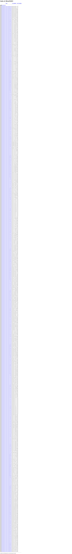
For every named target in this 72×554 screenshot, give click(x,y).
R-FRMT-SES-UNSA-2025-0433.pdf (6, 134)
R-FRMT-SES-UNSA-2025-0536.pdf (6, 33)
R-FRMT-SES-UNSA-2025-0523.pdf (6, 47)
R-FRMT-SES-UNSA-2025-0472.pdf (6, 97)
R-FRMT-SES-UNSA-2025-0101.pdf (6, 452)
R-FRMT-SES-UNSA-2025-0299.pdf (6, 260)
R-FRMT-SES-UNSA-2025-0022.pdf (6, 529)
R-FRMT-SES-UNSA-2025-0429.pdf (6, 137)
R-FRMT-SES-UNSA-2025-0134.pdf (6, 423)
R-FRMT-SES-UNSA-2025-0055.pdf (6, 500)
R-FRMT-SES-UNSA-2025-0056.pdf (6, 499)
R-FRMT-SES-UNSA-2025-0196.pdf (6, 359)
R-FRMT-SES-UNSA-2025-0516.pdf (6, 54)
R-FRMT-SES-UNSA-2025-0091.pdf (6, 463)
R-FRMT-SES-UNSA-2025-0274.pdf (6, 285)
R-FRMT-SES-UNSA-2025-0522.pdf (6, 48)
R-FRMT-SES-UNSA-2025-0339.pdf (6, 220)
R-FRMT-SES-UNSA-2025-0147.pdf (6, 409)
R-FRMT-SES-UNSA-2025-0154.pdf (6, 401)
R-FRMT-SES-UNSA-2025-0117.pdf (6, 437)
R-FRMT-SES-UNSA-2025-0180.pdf (6, 373)
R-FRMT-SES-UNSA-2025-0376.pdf (6, 181)
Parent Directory (3, 5)
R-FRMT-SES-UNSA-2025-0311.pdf (6, 247)
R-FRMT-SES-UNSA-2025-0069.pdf (6, 486)
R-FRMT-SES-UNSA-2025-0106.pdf (6, 448)
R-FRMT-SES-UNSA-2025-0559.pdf (6, 9)
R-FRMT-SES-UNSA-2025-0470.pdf (6, 99)
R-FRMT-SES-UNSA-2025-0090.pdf (6, 464)
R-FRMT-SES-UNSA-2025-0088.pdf (6, 466)
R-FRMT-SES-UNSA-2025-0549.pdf (6, 20)
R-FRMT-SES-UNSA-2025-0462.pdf (6, 106)
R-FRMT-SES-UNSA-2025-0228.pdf (6, 326)
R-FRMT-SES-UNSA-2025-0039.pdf (6, 513)
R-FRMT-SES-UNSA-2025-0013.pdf (6, 539)
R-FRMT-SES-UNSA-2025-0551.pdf (6, 18)
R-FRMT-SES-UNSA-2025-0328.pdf (6, 232)
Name (6, 3)
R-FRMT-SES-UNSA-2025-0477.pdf (6, 93)
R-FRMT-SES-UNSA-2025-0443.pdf (6, 123)
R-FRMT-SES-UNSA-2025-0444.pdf (6, 122)
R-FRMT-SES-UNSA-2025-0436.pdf (6, 131)
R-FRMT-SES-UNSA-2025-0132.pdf (6, 425)
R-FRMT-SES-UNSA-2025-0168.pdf (6, 386)
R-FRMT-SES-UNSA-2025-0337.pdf (6, 222)
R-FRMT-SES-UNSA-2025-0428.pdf (6, 138)
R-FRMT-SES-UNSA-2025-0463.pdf (6, 105)
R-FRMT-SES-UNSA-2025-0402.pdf (6, 162)
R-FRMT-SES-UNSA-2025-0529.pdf (6, 41)
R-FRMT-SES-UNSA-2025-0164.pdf (6, 390)
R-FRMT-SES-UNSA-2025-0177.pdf (6, 376)
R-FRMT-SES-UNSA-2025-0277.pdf (6, 282)
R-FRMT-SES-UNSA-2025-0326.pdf (6, 234)
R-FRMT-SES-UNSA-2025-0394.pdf (6, 169)
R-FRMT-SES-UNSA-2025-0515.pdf (6, 55)
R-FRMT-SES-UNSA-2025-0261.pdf (6, 298)
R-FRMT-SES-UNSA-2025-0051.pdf (6, 503)
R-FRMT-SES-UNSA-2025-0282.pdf (6, 276)
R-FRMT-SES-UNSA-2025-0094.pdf (6, 460)
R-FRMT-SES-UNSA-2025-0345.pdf (6, 213)
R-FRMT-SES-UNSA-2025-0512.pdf (6, 57)
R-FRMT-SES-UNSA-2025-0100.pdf (6, 453)
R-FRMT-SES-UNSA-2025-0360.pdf (6, 197)
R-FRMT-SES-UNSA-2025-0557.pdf (6, 11)
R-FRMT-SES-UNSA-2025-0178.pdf (6, 375)
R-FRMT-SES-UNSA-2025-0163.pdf (6, 391)
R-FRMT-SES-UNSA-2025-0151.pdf (6, 404)
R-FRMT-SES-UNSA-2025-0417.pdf (6, 147)
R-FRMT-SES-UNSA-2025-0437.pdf (6, 130)
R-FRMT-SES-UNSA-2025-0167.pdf (6, 387)
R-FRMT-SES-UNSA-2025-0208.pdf (6, 346)
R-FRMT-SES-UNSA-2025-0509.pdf (6, 60)
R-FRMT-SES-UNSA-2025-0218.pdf (6, 336)
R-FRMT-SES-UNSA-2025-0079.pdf (6, 476)
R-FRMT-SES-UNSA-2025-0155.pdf (6, 400)
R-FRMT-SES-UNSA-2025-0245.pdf (6, 313)
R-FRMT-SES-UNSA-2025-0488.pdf (6, 82)
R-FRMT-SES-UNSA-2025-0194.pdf (6, 360)
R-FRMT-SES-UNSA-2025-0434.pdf (6, 133)
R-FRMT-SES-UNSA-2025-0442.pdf (6, 124)
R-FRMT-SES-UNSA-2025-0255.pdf (6, 302)
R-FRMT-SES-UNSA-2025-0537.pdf (6, 32)
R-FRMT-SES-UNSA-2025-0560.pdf (6, 8)
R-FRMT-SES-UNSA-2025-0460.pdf (6, 108)
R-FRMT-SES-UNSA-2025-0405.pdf (6, 159)
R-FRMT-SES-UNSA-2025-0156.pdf (6, 399)
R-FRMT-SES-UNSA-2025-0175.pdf (6, 378)
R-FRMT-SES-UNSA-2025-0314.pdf (6, 244)
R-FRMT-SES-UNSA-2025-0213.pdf (6, 340)
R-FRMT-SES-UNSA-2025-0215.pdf (6, 339)
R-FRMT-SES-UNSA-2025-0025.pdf (6, 526)
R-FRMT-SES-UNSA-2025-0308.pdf (6, 250)
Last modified (14, 3)
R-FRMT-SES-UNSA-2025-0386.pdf (6, 173)
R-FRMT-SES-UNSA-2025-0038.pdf (6, 514)
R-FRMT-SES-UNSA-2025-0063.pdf (6, 491)
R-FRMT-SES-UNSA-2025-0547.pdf (6, 22)
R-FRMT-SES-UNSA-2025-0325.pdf (6, 235)
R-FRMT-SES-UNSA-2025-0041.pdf (6, 511)
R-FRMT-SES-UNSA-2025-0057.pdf (6, 498)
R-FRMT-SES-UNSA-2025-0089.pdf (6, 465)
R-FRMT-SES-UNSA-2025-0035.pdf (6, 517)
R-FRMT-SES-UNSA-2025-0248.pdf (6, 310)
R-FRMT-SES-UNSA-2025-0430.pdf (6, 136)
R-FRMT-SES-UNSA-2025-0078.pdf (6, 477)
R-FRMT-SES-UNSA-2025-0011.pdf (6, 541)
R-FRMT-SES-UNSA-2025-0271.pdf (6, 288)
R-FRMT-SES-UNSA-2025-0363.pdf (6, 194)
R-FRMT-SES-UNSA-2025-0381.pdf (6, 175)
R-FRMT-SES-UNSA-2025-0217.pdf (6, 337)
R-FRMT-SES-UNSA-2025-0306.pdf (6, 252)
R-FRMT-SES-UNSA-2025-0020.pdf (6, 531)
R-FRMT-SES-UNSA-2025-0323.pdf (6, 237)
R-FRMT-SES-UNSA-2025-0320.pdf (6, 238)
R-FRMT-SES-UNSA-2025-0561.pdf (6, 7)
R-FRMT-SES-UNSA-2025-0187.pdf (6, 366)
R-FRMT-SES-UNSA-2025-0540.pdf (6, 29)
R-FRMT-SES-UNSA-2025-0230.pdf (6, 324)
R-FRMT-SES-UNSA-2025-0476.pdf (6, 94)
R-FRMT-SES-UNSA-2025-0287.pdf (6, 271)
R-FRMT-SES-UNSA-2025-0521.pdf (6, 49)
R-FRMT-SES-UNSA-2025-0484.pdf (6, 85)
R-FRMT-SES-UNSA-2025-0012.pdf (6, 540)
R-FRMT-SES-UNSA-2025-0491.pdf (6, 79)
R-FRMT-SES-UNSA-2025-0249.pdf (6, 309)
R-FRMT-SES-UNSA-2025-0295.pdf (6, 264)
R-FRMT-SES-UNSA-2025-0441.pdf (6, 125)
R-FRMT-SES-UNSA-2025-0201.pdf (6, 353)
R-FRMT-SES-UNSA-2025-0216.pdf (6, 338)
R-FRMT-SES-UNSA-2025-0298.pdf (6, 261)
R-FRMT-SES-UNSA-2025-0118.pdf (6, 436)
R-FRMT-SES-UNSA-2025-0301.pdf (6, 258)
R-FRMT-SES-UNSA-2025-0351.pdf (6, 207)
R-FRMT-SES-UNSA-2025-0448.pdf (6, 118)
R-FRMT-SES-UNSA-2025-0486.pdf (6, 84)
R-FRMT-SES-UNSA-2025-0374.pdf (6, 183)
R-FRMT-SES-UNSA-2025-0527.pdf (6, 43)
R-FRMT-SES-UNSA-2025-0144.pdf (6, 412)
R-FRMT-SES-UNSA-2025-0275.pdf (6, 284)
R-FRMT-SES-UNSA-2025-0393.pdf (6, 170)
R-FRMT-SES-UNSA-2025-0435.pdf (6, 132)
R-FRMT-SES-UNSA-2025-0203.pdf (6, 351)
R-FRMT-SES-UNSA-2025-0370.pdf (6, 187)
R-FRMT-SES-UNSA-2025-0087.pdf (6, 467)
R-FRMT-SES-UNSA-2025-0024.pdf (6, 527)
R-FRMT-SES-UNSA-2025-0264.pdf (6, 295)
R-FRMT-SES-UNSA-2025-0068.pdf (6, 487)
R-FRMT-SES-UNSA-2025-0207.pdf (6, 347)
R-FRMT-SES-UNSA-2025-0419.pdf (6, 145)
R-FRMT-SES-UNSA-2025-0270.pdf (6, 289)
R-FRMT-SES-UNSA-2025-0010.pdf (6, 542)
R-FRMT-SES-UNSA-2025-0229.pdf (6, 325)
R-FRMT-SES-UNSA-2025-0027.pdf (6, 524)
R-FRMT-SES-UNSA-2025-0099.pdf (6, 454)
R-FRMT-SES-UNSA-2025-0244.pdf (6, 314)
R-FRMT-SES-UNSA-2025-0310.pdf (6, 248)
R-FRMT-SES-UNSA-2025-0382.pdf (6, 174)
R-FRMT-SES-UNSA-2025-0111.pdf (6, 442)
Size (17, 3)
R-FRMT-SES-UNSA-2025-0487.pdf (6, 83)
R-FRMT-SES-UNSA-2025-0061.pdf (6, 493)
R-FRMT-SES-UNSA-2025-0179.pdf (6, 374)
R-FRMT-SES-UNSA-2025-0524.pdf (6, 46)
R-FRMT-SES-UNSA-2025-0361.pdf (6, 196)
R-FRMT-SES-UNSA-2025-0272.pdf (6, 287)
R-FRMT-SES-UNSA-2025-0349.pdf (6, 209)
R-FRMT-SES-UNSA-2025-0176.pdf (6, 377)
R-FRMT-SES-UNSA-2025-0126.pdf (6, 428)
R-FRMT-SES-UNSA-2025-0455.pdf (6, 112)
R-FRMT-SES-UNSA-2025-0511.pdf (6, 58)
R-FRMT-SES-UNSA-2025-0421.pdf (6, 143)
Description (20, 3)
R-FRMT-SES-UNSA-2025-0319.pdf (6, 239)
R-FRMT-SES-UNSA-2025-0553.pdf (6, 16)
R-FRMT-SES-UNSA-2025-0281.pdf (6, 277)
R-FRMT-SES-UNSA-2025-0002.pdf (6, 550)
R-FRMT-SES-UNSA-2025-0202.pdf (6, 352)
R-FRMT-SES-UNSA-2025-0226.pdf (6, 328)
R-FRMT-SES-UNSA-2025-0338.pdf (6, 221)
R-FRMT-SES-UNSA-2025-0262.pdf (6, 297)
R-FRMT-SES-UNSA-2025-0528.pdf (6, 42)
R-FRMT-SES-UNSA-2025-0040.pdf (6, 512)
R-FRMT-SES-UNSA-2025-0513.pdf (6, 56)
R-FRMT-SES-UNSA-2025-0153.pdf (6, 402)
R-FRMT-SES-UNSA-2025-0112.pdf (6, 441)
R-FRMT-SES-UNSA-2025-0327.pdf (6, 233)
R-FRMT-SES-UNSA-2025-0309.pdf (6, 249)
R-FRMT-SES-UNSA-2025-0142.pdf (6, 414)
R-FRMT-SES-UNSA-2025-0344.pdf (6, 214)
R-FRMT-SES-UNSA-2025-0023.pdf (6, 528)
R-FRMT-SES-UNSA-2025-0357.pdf (6, 200)
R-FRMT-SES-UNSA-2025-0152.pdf (6, 403)
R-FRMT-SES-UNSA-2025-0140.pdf (6, 416)
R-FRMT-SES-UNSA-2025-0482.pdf (6, 87)
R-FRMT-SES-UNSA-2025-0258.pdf (6, 300)
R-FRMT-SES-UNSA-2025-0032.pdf (6, 518)
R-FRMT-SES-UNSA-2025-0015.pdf (6, 537)
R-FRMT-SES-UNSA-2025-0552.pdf (6, 17)
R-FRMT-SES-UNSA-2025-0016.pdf (6, 536)
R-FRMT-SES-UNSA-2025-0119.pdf (6, 435)
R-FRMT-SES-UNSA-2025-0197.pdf (6, 358)
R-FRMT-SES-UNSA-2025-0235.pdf (6, 320)
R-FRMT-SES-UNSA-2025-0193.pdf (6, 361)
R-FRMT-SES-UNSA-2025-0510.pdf (6, 59)
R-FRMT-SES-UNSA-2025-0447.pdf (6, 119)
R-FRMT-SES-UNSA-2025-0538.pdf (6, 31)
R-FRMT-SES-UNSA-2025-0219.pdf (6, 335)
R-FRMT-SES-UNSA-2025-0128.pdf (6, 426)
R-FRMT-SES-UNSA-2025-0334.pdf (6, 225)
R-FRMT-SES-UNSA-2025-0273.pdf (6, 286)
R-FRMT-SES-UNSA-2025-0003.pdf (6, 549)
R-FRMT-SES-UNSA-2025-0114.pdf (6, 439)
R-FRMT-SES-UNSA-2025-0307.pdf (6, 251)
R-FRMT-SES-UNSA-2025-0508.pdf (6, 61)
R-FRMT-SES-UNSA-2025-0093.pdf (6, 461)
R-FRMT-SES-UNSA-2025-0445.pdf (6, 121)
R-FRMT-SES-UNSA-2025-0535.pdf (6, 34)
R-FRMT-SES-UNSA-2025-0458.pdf (6, 110)
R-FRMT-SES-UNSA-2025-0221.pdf (6, 333)
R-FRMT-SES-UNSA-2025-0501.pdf (6, 69)
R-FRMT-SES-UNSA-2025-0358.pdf (6, 199)
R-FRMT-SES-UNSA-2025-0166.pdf (6, 388)
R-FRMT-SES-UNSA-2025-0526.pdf (6, 44)
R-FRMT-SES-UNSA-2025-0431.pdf (6, 135)
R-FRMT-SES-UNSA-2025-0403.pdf (6, 161)
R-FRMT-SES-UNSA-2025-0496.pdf (6, 73)
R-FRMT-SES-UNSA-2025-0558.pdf (6, 10)
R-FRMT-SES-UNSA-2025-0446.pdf (6, 120)
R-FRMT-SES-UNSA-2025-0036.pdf (6, 516)
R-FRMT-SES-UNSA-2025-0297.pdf (6, 262)
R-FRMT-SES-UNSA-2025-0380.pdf (6, 176)
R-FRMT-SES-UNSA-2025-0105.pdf (6, 449)
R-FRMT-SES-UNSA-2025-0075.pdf (6, 479)
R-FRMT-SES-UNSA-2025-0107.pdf (6, 447)
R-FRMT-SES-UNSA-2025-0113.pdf (6, 440)
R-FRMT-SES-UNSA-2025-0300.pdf (6, 259)
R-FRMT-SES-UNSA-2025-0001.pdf (6, 551)
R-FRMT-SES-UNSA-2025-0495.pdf (6, 74)
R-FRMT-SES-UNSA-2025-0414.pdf (6, 150)
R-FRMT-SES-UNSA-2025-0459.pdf (6, 109)
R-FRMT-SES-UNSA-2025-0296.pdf (6, 263)
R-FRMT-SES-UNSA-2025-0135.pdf (6, 422)
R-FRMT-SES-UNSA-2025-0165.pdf (6, 389)
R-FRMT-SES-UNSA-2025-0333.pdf (6, 226)
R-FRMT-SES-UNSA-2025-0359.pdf (6, 198)
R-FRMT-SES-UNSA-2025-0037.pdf (6, 515)
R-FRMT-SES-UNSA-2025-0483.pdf (6, 86)
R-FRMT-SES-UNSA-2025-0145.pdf (6, 411)
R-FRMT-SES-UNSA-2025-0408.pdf (6, 157)
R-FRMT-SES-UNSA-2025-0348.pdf (6, 210)
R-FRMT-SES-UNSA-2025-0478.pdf (6, 92)
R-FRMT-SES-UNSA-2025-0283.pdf (6, 275)
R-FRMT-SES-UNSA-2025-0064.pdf (6, 490)
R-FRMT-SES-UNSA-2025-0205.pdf (6, 349)
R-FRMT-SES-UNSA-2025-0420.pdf (6, 144)
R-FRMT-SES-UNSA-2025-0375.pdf (6, 182)
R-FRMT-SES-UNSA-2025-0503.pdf (6, 67)
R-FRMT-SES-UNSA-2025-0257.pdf (6, 301)
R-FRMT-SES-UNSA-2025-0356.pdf (6, 201)
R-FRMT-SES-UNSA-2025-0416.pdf (6, 148)
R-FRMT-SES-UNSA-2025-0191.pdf (6, 363)
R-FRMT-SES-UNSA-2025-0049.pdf (6, 504)
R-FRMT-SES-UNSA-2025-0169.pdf (6, 385)
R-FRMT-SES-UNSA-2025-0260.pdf (6, 299)
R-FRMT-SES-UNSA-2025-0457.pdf (6, 111)
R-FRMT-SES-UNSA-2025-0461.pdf (6, 107)
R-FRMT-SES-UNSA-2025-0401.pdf (6, 163)
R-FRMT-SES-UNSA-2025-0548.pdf (6, 21)
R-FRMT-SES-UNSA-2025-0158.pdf (6, 397)
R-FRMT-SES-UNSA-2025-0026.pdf (6, 525)
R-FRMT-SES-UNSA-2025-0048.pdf (6, 505)
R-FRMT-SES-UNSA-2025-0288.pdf (6, 270)
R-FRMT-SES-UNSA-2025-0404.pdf (6, 160)
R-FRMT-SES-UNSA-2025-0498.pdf (6, 72)
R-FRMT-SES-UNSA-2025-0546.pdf (6, 23)
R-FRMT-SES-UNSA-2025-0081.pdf (6, 474)
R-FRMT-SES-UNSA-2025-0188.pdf (6, 365)
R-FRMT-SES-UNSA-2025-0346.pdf (6, 212)
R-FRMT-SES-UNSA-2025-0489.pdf (6, 81)
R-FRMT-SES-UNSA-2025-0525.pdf (6, 45)
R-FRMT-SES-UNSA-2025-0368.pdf (6, 188)
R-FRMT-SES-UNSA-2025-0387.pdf (6, 172)
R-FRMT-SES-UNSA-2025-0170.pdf (6, 384)
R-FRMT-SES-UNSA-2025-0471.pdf (6, 98)
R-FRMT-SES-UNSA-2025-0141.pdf (6, 415)
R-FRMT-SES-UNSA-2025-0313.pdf (6, 245)
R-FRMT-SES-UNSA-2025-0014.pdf (6, 538)
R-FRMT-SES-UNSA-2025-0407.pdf (6, 158)
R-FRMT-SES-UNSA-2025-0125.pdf (6, 429)
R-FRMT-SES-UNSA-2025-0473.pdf (6, 96)
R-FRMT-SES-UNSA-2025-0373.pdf (6, 184)
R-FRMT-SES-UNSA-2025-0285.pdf (6, 273)
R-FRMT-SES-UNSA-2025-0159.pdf (6, 396)
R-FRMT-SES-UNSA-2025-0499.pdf (6, 71)
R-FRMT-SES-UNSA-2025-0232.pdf (6, 322)
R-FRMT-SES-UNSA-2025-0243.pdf (6, 315)
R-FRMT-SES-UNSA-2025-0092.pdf (6, 462)
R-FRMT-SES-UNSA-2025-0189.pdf (6, 364)
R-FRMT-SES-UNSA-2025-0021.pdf (6, 530)
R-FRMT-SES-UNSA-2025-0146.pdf (6, 410)
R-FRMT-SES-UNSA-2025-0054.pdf (6, 501)
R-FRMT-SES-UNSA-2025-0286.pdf (6, 272)
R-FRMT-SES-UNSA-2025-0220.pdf (6, 334)
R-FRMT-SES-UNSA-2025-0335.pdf (6, 224)
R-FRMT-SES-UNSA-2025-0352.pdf (6, 206)
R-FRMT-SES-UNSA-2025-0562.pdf (6, 6)
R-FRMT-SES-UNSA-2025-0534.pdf (6, 35)
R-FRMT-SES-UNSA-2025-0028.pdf (6, 523)
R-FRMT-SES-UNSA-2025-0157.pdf (6, 398)
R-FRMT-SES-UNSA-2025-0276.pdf (6, 283)
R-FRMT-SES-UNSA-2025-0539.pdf (6, 30)
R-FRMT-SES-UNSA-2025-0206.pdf (6, 348)
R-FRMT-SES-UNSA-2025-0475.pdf (6, 95)
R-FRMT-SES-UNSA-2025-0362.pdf (6, 195)
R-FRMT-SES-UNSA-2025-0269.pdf (6, 290)
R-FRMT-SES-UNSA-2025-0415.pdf (6, 149)
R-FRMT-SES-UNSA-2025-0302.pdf (6, 257)
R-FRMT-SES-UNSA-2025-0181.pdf (6, 372)
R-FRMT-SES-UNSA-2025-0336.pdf (6, 223)
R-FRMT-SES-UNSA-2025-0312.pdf (6, 246)
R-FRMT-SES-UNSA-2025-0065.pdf (6, 489)
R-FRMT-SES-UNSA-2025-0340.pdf (6, 219)
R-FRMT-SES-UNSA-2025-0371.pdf (6, 186)
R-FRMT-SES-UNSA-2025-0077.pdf (6, 478)
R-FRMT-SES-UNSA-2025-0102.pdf (6, 451)
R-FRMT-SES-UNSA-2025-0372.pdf (6, 185)
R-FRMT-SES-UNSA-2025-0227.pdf (6, 327)
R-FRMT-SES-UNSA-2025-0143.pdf (6, 413)
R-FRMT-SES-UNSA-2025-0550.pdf (6, 19)
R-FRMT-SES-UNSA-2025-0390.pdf (6, 171)
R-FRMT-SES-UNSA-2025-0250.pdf (6, 308)
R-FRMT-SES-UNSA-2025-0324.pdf (6, 236)
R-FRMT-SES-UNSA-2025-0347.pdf (6, 211)
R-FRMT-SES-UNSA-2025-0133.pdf (6, 424)
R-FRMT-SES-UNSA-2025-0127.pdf (6, 427)
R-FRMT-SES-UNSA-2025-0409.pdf (6, 156)
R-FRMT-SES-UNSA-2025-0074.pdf (6, 480)
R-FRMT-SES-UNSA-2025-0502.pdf (6, 68)
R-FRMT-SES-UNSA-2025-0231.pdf (6, 323)
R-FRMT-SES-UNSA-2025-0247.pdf (6, 311)
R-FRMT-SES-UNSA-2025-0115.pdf (6, 438)
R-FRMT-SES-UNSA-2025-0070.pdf (6, 485)
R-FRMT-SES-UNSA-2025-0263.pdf (6, 296)
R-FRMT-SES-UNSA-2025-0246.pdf (6, 312)
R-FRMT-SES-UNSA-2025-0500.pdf (6, 70)
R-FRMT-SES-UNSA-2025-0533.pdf (6, 36)
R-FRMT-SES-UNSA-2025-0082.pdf (6, 473)
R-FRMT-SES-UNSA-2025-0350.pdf (6, 208)
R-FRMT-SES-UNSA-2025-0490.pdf (6, 80)
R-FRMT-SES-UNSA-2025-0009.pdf (6, 543)
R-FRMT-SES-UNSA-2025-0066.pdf (6, 488)
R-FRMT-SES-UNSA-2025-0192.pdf (6, 362)
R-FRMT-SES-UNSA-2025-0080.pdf (6, 475)
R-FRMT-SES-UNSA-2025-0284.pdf (6, 274)
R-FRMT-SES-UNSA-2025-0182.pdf (6, 371)
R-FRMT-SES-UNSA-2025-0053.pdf (6, 502)
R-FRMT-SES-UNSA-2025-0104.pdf (6, 450)
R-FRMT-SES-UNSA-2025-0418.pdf (6, 146)
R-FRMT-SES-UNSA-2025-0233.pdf (6, 321)
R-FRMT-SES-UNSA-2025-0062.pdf (6, 492)
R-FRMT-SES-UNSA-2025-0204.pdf (6, 350)
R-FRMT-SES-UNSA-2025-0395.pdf (6, 168)
